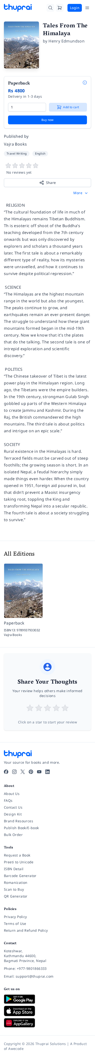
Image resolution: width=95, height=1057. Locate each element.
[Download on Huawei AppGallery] (47, 1022)
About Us (11, 793)
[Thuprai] (18, 8)
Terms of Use (15, 923)
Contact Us (13, 807)
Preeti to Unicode (19, 862)
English (40, 153)
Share (51, 182)
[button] (81, 193)
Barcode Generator (20, 875)
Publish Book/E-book (21, 827)
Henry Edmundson (66, 41)
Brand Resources (18, 821)
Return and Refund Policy (26, 930)
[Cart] (60, 8)
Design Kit (13, 814)
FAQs (8, 800)
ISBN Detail (13, 869)
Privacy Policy (15, 916)
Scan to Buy (14, 889)
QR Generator (16, 896)
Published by (16, 136)
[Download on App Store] (47, 1011)
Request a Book (17, 855)
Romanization (16, 882)
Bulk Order (13, 834)
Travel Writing (17, 153)
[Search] (50, 8)
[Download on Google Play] (47, 999)
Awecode (16, 1048)
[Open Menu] (87, 8)
